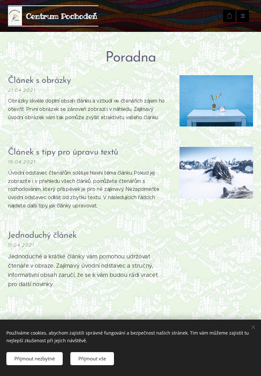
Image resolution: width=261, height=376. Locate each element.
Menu (243, 16)
